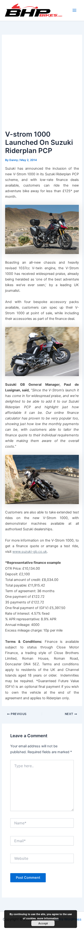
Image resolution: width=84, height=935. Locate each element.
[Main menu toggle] (74, 10)
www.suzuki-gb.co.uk (29, 552)
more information (48, 918)
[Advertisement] (42, 84)
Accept (43, 923)
